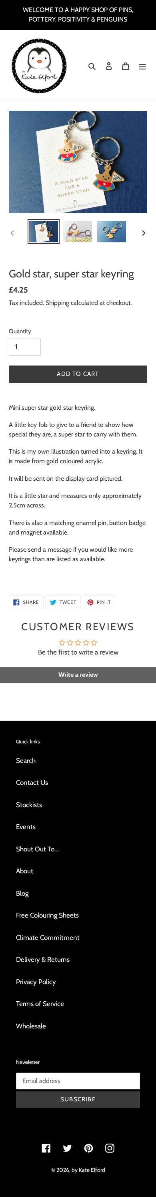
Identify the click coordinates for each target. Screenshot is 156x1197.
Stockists (29, 805)
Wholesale (31, 1026)
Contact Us (32, 782)
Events (26, 827)
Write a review (78, 674)
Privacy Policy (36, 982)
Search (26, 761)
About (24, 871)
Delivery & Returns (43, 959)
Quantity (20, 331)
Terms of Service (40, 1004)
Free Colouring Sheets (47, 915)
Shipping (57, 303)
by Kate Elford (88, 1169)
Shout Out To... (37, 849)
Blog (22, 893)
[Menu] (142, 66)
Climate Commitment (48, 937)
